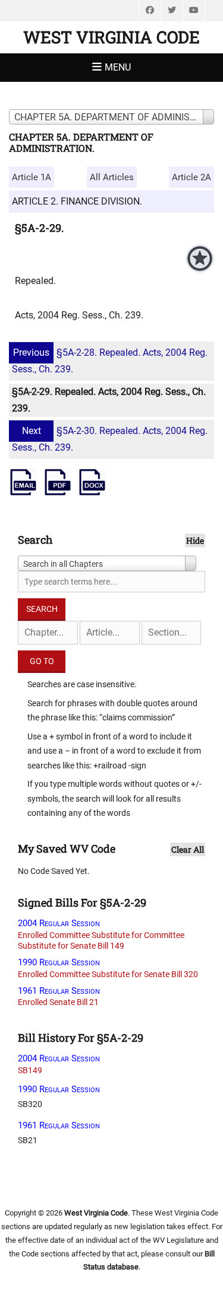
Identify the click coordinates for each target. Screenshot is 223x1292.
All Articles (112, 177)
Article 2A (191, 177)
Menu (118, 67)
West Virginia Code (111, 37)
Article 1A (31, 177)
